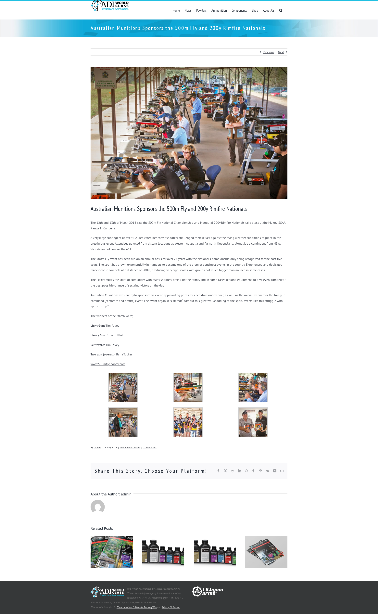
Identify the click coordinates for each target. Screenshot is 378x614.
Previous (268, 52)
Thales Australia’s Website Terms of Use (137, 607)
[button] (281, 10)
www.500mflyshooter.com (108, 364)
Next (281, 52)
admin (97, 447)
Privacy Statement (171, 607)
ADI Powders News (130, 447)
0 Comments (150, 447)
